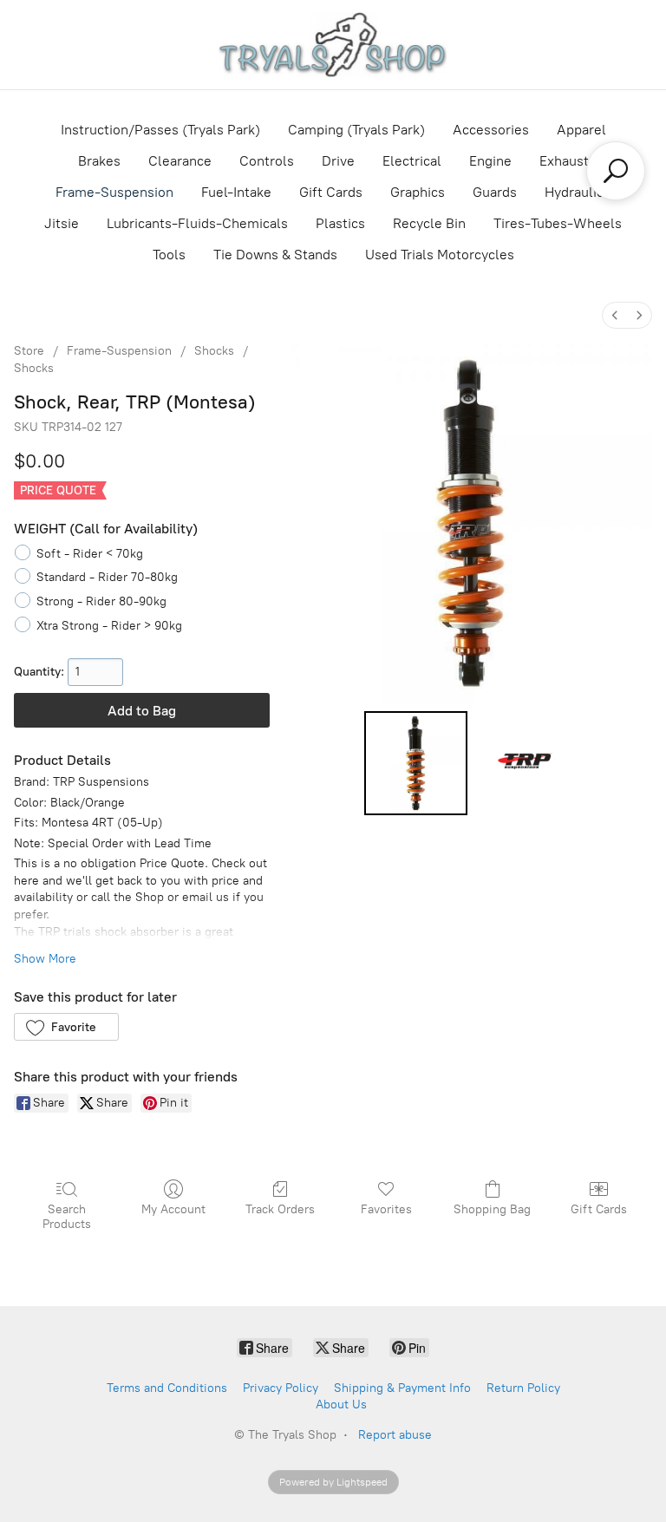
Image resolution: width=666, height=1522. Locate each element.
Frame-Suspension (114, 192)
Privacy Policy (280, 1388)
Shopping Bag (492, 1209)
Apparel (581, 129)
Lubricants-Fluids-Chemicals (197, 223)
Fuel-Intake (236, 192)
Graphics (417, 192)
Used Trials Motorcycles (439, 254)
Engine (490, 161)
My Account (173, 1209)
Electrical (411, 161)
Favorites (386, 1209)
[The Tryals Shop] (332, 44)
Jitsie (61, 223)
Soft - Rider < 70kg (89, 553)
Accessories (491, 129)
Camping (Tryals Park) (356, 129)
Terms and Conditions (167, 1388)
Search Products (66, 1216)
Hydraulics (577, 192)
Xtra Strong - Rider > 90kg (109, 625)
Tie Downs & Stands (275, 254)
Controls (266, 161)
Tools (169, 254)
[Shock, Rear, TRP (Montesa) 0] (416, 763)
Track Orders (280, 1209)
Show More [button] (45, 958)
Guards (495, 192)
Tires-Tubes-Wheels (557, 223)
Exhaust (564, 161)
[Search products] (615, 170)
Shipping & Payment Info (402, 1388)
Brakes (99, 161)
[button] (66, 1027)
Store (29, 350)
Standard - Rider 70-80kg (107, 577)
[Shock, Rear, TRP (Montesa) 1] (526, 763)
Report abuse (395, 1434)
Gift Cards (330, 192)
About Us (341, 1404)
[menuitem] (615, 315)
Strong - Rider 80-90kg (101, 601)
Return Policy (523, 1388)
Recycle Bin (429, 223)
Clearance (180, 161)
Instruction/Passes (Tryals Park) (160, 129)
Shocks (214, 350)
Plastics (340, 223)
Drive (338, 161)
